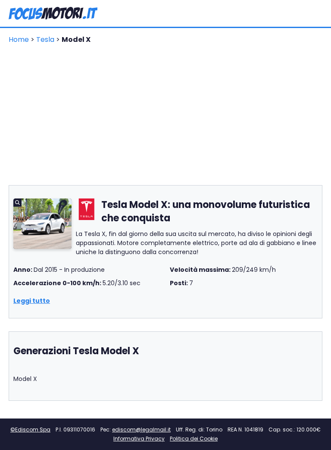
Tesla (46, 39)
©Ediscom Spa (30, 429)
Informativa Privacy (139, 438)
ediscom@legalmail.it (141, 429)
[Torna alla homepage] (53, 13)
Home (20, 39)
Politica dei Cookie (194, 438)
